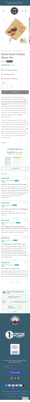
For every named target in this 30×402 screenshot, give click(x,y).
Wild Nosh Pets (8, 391)
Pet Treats (3, 50)
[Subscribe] (25, 367)
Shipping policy (24, 394)
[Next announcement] (27, 2)
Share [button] (4, 142)
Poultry (9, 50)
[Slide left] (11, 47)
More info (15, 311)
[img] (5, 178)
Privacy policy (7, 394)
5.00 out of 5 (19, 152)
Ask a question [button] (15, 168)
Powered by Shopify (16, 391)
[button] (3, 11)
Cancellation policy (21, 396)
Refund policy (25, 391)
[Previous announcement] (3, 2)
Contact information (11, 396)
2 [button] (14, 282)
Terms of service (15, 394)
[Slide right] (18, 47)
